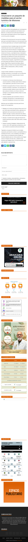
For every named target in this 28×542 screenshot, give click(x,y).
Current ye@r (4, 186)
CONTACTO (23, 538)
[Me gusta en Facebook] (11, 26)
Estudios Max (19, 540)
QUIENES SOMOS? (9, 538)
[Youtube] (21, 533)
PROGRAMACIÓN (17, 538)
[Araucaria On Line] (14, 3)
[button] (2, 8)
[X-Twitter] (17, 533)
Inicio (2, 11)
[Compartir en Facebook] (2, 26)
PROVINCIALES (7, 11)
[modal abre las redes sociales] (13, 26)
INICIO (4, 538)
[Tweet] (5, 26)
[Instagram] (10, 533)
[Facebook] (7, 533)
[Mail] (14, 533)
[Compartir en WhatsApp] (8, 26)
